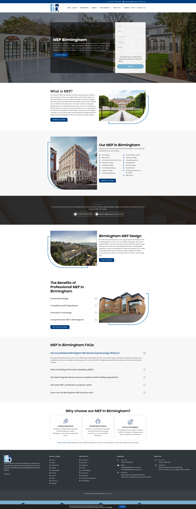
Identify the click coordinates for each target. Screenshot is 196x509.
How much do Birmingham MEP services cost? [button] (71, 392)
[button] (60, 55)
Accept (122, 506)
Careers (54, 475)
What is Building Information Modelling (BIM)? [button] (72, 369)
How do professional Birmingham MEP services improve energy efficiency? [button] (85, 353)
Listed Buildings (85, 470)
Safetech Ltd (108, 493)
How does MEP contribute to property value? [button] (71, 385)
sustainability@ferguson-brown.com (131, 469)
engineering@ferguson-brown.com (131, 467)
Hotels (83, 468)
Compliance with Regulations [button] (64, 305)
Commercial (84, 460)
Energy (54, 468)
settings (110, 507)
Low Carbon (84, 473)
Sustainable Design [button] (59, 298)
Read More (7, 474)
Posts (53, 478)
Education (84, 462)
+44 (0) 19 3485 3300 (164, 462)
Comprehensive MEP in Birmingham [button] (67, 319)
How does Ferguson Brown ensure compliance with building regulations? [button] (84, 377)
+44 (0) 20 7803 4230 (127, 462)
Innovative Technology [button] (61, 312)
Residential (84, 475)
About (53, 462)
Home (53, 460)
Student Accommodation (88, 478)
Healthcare (84, 465)
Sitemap (54, 483)
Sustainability (55, 470)
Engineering (55, 465)
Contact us (55, 481)
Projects (54, 473)
